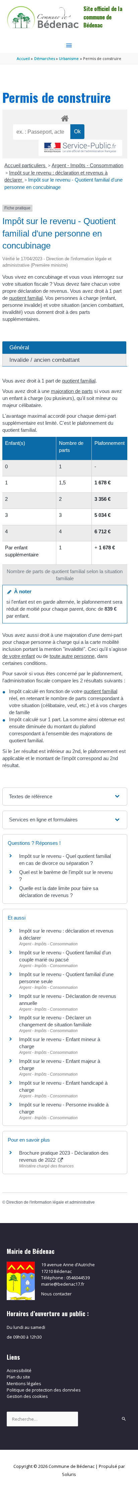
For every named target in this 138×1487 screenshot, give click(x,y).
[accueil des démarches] (64, 117)
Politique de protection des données (44, 1390)
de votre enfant (18, 656)
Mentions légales (24, 1383)
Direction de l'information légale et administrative (50, 1202)
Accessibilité (19, 1370)
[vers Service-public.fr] (80, 148)
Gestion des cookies (27, 1396)
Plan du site (18, 1377)
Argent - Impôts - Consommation (87, 165)
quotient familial (26, 298)
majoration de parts (72, 391)
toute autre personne (72, 656)
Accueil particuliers (25, 165)
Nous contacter (56, 1294)
